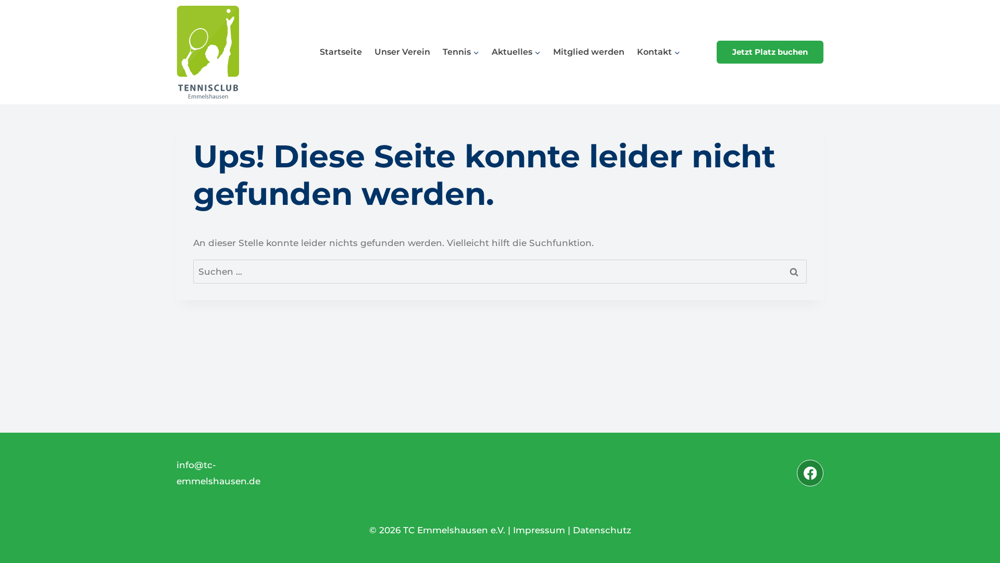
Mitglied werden (588, 52)
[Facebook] (810, 473)
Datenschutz (602, 530)
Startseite (341, 52)
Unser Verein (402, 52)
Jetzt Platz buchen (770, 52)
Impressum (539, 530)
